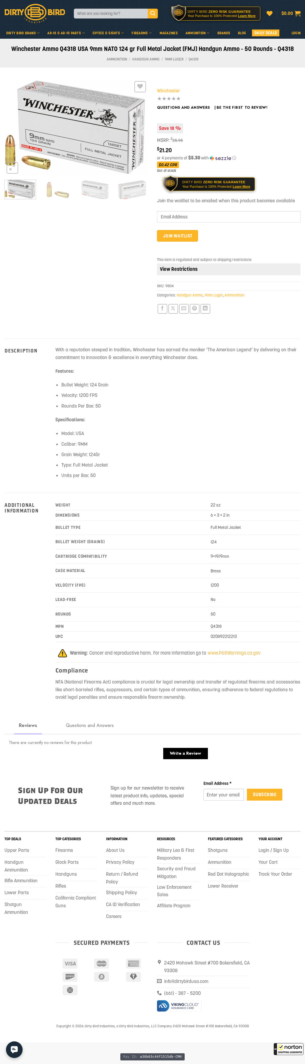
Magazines (169, 33)
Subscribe (264, 794)
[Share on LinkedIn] (205, 309)
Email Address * (217, 783)
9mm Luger (174, 59)
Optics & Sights (106, 33)
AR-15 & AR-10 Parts (64, 33)
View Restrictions (178, 269)
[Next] (137, 127)
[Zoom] (12, 168)
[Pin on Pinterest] (195, 309)
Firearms (140, 33)
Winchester (168, 91)
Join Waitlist (177, 236)
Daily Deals (265, 32)
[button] (289, 1049)
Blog (242, 33)
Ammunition (196, 33)
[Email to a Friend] (184, 309)
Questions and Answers (183, 107)
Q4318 (193, 59)
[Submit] (153, 14)
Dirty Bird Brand (21, 33)
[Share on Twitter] (173, 309)
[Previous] (15, 127)
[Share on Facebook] (162, 309)
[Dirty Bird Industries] (34, 13)
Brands (223, 33)
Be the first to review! (242, 107)
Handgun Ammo (145, 59)
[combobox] (111, 13)
